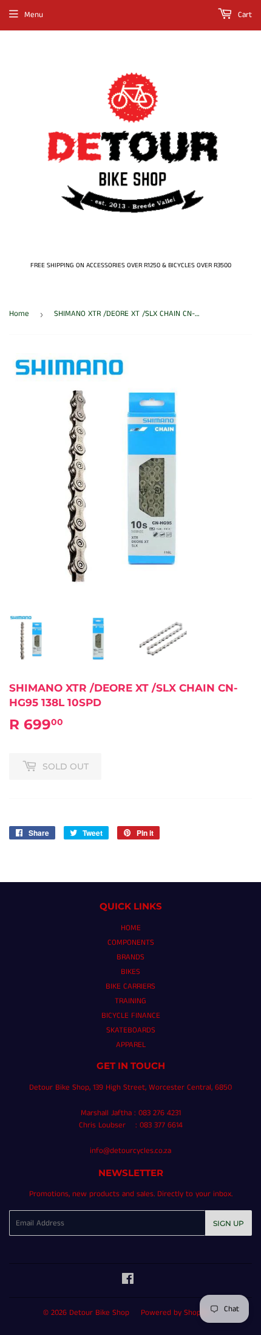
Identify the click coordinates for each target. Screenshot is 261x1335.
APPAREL (131, 1045)
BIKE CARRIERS (130, 986)
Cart (244, 15)
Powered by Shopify (175, 1313)
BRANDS (130, 957)
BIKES (130, 972)
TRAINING (130, 1001)
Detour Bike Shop (99, 1313)
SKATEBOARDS (130, 1030)
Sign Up (228, 1223)
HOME (131, 928)
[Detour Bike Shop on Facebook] (127, 1281)
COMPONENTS (130, 942)
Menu (33, 15)
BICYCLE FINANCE (130, 1015)
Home (19, 314)
